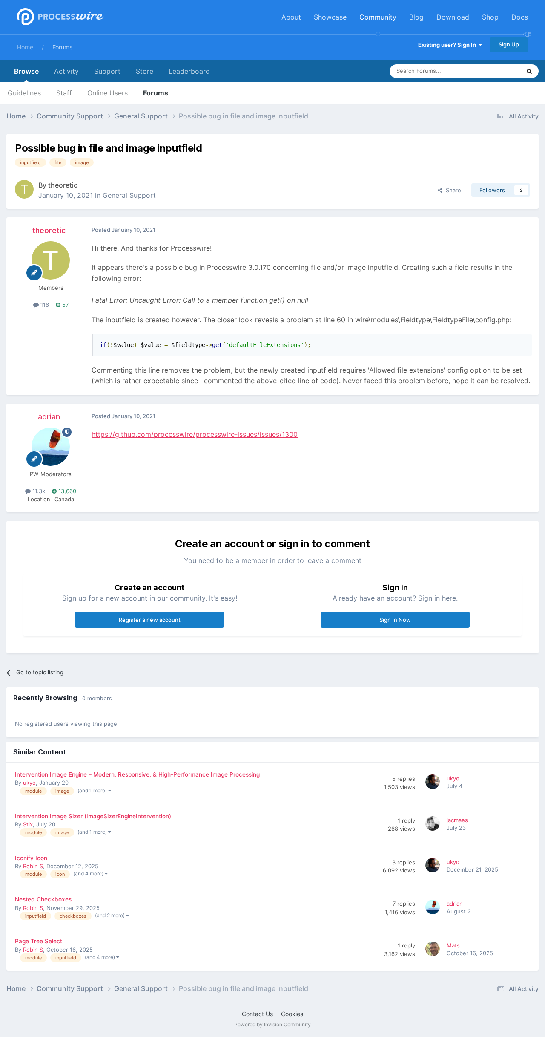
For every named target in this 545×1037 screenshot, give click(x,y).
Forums (62, 47)
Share (451, 190)
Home (25, 47)
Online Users (107, 93)
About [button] (291, 17)
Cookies (292, 1013)
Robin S (33, 866)
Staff (64, 93)
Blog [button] (416, 17)
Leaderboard (189, 71)
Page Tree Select (38, 941)
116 (44, 304)
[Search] (529, 71)
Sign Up (509, 44)
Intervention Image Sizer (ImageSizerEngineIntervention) (93, 816)
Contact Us (257, 1013)
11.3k (38, 491)
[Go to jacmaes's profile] (433, 824)
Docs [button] (519, 17)
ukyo (29, 782)
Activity (66, 71)
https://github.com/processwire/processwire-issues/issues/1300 (195, 434)
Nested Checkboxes (43, 899)
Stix (28, 824)
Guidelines (24, 93)
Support (107, 71)
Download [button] (452, 17)
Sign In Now (395, 619)
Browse (26, 71)
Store (144, 71)
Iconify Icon (31, 858)
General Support (129, 195)
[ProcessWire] (59, 17)
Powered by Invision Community (272, 1024)
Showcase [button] (330, 17)
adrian (49, 416)
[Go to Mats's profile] (433, 950)
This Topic (496, 71)
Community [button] (377, 17)
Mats (453, 945)
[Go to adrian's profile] (51, 447)
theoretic (62, 185)
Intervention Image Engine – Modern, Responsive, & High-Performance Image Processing (137, 774)
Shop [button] (490, 17)
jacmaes (457, 820)
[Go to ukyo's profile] (433, 782)
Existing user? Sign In (448, 44)
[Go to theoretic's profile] (24, 189)
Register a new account (150, 619)
